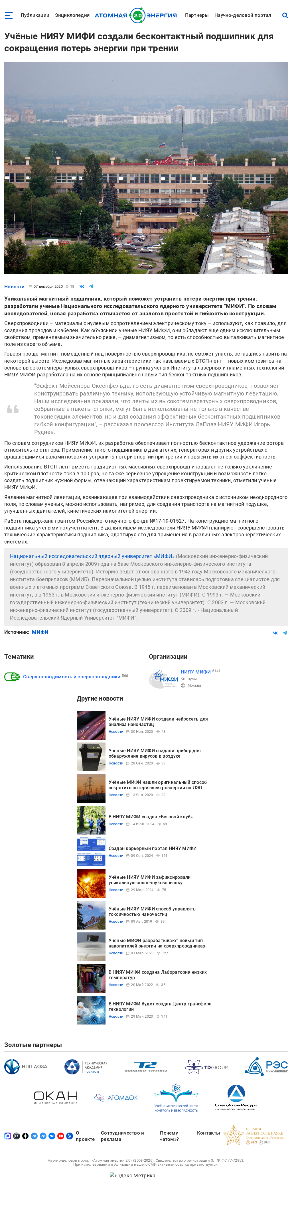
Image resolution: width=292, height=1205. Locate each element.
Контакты (208, 1133)
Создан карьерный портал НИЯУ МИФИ (153, 848)
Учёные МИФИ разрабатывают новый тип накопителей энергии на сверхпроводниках (157, 943)
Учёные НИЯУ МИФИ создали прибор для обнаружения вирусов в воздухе (155, 753)
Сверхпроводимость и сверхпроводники (71, 676)
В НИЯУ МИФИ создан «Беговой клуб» (151, 816)
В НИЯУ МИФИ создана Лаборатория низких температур (158, 974)
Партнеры (197, 15)
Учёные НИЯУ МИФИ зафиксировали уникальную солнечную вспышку (150, 880)
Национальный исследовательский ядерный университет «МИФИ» (92, 556)
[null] (82, 286)
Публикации (35, 15)
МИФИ (40, 632)
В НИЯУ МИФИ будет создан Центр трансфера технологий (160, 1006)
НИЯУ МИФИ (196, 672)
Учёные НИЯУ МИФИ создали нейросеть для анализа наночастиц (158, 721)
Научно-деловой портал (242, 15)
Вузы (192, 679)
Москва (194, 685)
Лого (137, 15)
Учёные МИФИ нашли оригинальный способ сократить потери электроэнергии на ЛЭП (158, 785)
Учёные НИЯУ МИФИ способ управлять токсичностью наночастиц (152, 911)
